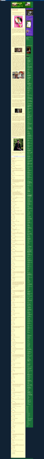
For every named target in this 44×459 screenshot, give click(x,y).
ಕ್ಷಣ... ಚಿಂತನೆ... (13, 167)
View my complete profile (29, 34)
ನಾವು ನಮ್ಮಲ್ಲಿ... (28, 282)
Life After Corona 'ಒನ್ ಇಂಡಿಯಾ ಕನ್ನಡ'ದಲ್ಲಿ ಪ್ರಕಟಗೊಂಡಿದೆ (29, 61)
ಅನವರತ (28, 81)
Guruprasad (13, 184)
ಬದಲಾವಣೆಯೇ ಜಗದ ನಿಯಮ (29, 103)
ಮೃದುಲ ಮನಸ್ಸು (28, 203)
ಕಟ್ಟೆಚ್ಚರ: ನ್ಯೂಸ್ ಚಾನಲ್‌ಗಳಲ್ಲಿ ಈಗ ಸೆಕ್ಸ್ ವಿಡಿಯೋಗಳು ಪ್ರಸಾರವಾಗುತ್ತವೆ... (29, 294)
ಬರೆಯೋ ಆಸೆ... (28, 378)
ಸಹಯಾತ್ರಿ (28, 188)
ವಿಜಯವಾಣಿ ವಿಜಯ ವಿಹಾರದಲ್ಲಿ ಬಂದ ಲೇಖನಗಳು (29, 262)
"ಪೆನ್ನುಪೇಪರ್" (28, 236)
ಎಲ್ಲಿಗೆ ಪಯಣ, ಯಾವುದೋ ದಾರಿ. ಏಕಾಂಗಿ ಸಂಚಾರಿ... (29, 211)
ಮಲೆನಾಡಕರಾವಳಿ (28, 316)
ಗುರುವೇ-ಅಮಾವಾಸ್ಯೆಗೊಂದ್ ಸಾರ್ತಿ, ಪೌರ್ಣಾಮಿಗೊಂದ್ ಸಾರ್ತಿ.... (29, 251)
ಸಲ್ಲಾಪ (27, 94)
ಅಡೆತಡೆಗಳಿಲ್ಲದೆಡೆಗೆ (28, 133)
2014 (27, 409)
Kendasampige (28, 404)
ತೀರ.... (27, 270)
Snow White (13, 402)
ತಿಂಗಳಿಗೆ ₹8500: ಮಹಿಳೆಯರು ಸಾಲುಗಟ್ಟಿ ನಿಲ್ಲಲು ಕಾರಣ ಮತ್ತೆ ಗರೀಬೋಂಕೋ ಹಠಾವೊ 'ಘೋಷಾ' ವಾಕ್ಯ (29, 98)
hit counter (27, 38)
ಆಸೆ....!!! (28, 121)
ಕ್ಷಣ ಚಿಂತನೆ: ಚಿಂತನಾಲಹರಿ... (29, 218)
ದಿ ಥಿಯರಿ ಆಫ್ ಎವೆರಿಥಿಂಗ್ (29, 148)
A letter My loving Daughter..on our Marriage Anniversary (29, 177)
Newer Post (12, 455)
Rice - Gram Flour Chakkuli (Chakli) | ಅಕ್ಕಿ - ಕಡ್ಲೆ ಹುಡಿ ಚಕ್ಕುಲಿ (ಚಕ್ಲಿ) (29, 101)
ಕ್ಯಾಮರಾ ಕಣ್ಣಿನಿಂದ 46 (29, 256)
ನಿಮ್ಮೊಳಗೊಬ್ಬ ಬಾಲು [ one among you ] (29, 392)
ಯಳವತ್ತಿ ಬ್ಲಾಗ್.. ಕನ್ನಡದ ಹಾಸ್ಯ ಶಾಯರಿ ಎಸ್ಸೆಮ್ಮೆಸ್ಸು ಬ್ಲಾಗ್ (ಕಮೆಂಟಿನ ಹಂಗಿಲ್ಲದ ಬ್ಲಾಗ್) (29, 195)
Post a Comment (13, 453)
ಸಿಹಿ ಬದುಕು (28, 264)
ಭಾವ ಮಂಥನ (28, 176)
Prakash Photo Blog (29, 368)
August (28, 416)
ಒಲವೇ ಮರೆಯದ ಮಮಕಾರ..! (29, 300)
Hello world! (28, 78)
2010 (27, 412)
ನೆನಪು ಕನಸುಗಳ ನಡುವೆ (29, 174)
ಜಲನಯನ (28, 58)
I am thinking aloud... (29, 170)
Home (18, 455)
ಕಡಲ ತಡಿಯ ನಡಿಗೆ (28, 131)
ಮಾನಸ (28, 63)
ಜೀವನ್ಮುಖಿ (28, 298)
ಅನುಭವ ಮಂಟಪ (28, 391)
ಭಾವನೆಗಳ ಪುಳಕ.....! (29, 344)
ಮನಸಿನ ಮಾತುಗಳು (28, 351)
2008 (27, 426)
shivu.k (13, 269)
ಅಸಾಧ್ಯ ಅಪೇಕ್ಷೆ (28, 291)
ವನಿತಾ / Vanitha (13, 250)
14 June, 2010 (13, 199)
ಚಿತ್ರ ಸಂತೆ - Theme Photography (29, 238)
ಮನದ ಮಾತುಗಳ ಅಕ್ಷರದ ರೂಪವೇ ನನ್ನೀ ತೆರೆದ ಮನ (29, 127)
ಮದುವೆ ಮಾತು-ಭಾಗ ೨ (29, 420)
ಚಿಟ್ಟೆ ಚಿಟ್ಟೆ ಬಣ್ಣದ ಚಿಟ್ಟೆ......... (29, 312)
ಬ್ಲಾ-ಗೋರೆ (28, 168)
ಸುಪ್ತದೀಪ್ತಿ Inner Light (28, 225)
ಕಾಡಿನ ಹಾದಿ (28, 242)
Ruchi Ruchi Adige (29, 100)
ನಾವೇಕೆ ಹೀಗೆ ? (28, 220)
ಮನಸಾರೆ (28, 355)
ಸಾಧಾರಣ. (28, 109)
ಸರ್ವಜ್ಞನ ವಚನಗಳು (28, 364)
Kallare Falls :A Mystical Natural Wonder (29, 161)
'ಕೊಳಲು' (28, 187)
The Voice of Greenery (29, 160)
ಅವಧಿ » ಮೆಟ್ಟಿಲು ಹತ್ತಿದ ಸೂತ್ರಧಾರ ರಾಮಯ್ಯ (29, 75)
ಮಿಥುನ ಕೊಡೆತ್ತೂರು (13, 247)
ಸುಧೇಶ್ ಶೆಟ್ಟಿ (13, 411)
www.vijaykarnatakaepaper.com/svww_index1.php (29, 395)
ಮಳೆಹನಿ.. (28, 396)
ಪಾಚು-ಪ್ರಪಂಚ (28, 337)
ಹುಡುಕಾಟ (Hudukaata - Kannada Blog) (29, 274)
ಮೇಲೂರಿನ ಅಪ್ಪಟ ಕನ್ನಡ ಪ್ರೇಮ (29, 260)
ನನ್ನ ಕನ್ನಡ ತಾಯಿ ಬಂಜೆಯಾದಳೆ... (29, 381)
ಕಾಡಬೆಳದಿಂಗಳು (28, 280)
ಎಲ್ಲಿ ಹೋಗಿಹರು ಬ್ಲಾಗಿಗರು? (29, 153)
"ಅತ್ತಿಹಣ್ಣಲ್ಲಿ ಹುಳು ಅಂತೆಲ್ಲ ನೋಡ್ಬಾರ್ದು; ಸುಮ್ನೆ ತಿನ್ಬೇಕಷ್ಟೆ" (29, 227)
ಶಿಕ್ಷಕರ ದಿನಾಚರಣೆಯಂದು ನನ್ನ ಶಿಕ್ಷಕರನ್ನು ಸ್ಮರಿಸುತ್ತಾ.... (29, 374)
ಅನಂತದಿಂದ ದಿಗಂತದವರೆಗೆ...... (29, 201)
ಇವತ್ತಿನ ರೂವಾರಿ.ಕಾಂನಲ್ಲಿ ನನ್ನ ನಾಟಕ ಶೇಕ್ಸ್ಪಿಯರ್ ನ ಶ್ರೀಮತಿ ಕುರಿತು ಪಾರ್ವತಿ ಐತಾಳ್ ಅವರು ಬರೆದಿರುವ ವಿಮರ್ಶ (29, 67)
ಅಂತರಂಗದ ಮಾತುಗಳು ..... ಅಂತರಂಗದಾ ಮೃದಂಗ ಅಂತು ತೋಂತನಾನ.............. (29, 106)
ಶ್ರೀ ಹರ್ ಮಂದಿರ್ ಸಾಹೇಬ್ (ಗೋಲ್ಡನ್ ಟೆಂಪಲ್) (29, 150)
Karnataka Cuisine (29, 393)
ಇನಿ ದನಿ (28, 210)
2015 (27, 408)
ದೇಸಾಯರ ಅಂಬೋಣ (29, 216)
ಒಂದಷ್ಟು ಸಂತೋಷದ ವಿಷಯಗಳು (29, 385)
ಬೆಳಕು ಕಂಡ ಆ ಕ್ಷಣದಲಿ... (29, 307)
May (27, 421)
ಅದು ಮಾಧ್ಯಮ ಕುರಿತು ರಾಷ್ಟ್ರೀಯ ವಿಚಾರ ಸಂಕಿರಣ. (29, 166)
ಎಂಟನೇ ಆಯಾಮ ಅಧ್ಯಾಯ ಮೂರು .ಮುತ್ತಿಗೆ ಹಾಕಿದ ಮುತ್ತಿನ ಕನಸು (29, 129)
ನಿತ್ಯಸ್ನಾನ (28, 340)
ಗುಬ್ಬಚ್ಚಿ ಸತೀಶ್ (28, 72)
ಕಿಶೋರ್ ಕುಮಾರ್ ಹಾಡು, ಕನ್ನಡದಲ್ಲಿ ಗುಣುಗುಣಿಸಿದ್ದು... (29, 387)
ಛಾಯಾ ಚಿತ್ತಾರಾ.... (28, 222)
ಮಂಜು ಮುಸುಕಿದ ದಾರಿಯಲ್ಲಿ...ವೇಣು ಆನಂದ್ (29, 83)
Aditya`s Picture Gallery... (29, 185)
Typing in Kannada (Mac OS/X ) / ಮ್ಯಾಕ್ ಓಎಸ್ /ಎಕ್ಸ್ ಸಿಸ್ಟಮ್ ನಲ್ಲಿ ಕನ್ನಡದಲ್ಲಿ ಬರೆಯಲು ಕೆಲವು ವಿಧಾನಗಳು (29, 183)
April (27, 422)
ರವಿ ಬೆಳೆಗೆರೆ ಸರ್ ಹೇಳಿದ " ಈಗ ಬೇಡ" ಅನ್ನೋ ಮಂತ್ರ (29, 356)
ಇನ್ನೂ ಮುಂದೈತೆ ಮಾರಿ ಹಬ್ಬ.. (29, 196)
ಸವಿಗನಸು (28, 229)
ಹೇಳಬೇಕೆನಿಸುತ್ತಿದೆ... (28, 60)
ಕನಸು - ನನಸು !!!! (28, 330)
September (28, 415)
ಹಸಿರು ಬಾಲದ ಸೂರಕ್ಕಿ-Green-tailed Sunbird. (29, 88)
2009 (27, 425)
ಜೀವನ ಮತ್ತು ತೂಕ (28, 272)
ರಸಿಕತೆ (27, 342)
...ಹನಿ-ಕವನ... (28, 389)
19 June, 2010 (13, 419)
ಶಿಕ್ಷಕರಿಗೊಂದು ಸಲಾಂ (29, 117)
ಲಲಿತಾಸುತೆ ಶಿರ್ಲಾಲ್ (29, 353)
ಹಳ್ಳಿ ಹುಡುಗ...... (28, 327)
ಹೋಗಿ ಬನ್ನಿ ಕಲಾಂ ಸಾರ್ (29, 213)
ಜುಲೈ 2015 (28, 206)
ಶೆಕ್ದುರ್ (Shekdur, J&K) (29, 239)
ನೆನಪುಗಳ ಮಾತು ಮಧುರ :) (29, 335)
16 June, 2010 (13, 249)
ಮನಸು (12, 200)
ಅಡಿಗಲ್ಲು (28, 390)
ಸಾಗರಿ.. (12, 178)
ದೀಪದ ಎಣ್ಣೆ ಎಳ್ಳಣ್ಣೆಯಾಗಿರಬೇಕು (29, 254)
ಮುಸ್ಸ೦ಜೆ (28, 403)
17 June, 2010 (13, 268)
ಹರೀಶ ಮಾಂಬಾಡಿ (13, 408)
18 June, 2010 (13, 401)
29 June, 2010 (13, 452)
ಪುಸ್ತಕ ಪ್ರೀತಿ (28, 69)
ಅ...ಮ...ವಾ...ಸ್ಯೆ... (28, 347)
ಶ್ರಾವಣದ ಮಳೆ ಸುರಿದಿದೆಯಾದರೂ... (29, 190)
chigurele (28, 372)
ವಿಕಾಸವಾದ (28, 140)
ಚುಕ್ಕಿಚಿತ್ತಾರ (28, 240)
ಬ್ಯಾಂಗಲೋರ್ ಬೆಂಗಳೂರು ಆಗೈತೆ (29, 277)
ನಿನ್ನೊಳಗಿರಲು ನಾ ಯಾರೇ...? (29, 266)
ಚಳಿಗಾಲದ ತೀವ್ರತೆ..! (28, 193)
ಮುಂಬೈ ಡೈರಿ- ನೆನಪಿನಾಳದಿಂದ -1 (29, 284)
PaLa (12, 164)
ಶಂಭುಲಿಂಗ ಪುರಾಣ (28, 181)
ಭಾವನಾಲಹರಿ (28, 376)
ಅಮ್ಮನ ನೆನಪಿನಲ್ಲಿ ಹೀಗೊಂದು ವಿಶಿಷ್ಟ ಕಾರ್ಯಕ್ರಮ (29, 172)
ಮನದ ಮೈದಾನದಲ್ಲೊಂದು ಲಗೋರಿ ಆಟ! (29, 380)
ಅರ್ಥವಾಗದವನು (28, 268)
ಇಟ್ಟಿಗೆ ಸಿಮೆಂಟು (28, 214)
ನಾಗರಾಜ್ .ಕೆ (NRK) (13, 243)
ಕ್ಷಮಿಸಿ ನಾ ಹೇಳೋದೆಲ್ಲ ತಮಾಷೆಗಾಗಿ (29, 359)
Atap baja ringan (28, 198)
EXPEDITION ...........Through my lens (29, 314)
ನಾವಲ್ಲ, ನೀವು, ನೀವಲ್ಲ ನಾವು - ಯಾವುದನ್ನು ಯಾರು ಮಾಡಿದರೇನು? (29, 146)
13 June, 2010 (13, 163)
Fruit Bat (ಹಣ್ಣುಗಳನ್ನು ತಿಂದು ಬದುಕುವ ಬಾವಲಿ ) (29, 204)
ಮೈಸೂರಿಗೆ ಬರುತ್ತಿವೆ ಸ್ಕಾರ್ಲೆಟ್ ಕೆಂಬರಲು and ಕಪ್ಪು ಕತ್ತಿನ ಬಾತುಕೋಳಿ (29, 310)
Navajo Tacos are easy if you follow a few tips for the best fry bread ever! (29, 124)
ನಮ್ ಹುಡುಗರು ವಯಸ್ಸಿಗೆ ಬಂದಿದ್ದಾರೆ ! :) (29, 360)
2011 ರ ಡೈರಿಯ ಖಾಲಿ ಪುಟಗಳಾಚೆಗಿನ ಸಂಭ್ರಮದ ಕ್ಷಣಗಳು (29, 305)
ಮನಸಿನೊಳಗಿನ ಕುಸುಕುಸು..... (29, 246)
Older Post (24, 455)
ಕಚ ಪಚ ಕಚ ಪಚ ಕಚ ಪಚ (29, 323)
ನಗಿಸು (27, 244)
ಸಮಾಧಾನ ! (28, 119)
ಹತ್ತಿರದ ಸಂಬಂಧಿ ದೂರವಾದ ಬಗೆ (29, 249)
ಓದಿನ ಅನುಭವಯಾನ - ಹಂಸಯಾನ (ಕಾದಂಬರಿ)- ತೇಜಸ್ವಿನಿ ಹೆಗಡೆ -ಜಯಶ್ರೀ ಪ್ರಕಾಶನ (29, 136)
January (28, 424)
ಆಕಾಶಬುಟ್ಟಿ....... (28, 397)
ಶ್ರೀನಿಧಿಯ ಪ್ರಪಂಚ (28, 114)
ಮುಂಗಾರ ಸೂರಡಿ (28, 191)
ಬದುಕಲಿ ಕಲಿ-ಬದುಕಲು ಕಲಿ (29, 111)
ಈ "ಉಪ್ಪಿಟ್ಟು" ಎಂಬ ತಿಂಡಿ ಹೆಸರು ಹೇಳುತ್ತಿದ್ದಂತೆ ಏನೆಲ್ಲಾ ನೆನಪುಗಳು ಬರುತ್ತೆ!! (29, 164)
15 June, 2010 (13, 238)
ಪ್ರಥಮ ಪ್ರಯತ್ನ (28, 345)
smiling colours (29, 320)
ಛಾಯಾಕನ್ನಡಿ (17, 3)
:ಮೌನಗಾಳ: (28, 92)
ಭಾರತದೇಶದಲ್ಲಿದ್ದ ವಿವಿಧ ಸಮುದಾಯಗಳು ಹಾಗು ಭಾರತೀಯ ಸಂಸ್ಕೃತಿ (29, 95)
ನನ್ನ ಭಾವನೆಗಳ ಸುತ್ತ (28, 231)
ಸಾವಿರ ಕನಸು (28, 90)
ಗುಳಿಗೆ (27, 366)
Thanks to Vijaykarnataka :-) (29, 286)
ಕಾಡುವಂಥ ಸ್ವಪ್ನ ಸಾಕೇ (29, 258)
